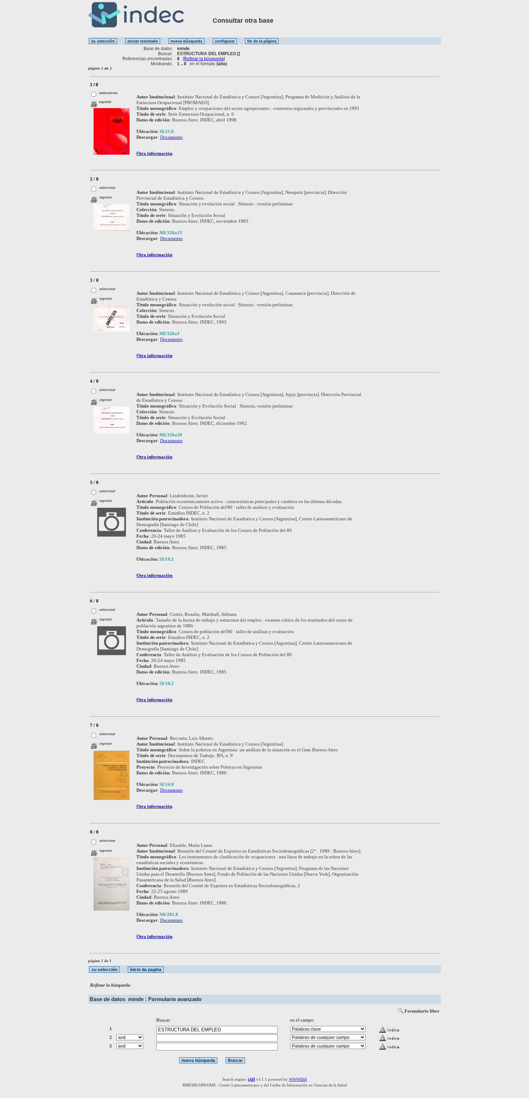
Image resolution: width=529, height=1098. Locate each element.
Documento (171, 137)
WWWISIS (298, 1079)
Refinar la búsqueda (204, 58)
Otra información (154, 153)
